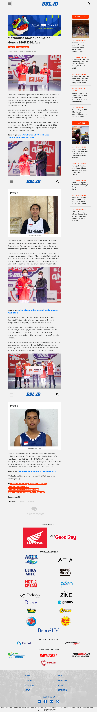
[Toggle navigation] (10, 3)
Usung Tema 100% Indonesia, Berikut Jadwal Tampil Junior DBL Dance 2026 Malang (79, 97)
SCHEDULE (30, 685)
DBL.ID (16, 707)
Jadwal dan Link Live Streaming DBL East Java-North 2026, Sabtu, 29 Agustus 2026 (80, 64)
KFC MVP (40, 492)
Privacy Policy (43, 711)
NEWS (27, 690)
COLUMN (29, 680)
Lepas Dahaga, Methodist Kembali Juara (37, 471)
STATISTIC (62, 690)
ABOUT (61, 685)
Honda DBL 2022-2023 (37, 484)
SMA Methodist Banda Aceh (19, 492)
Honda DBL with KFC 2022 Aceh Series (23, 489)
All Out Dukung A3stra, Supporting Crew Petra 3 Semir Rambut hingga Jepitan (80, 216)
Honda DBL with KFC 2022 (18, 486)
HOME (27, 675)
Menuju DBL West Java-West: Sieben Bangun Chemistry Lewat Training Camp (79, 170)
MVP (33, 492)
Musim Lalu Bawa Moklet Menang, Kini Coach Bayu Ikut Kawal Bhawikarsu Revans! (80, 153)
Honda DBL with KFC (19, 484)
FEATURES (62, 680)
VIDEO (60, 675)
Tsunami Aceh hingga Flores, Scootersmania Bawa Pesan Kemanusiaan (78, 47)
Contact (52, 711)
